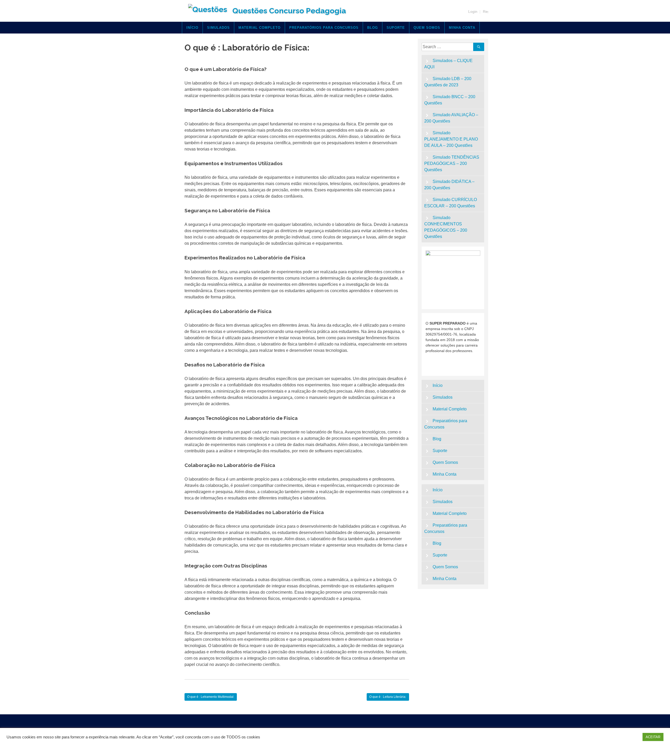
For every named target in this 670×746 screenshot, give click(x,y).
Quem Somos (427, 28)
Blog (372, 28)
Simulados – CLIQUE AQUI (448, 63)
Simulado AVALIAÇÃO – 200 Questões (451, 118)
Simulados (218, 28)
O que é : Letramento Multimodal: (210, 697)
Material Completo (259, 28)
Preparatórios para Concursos (324, 28)
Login (472, 11)
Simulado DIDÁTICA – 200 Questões (449, 184)
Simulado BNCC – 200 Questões (450, 99)
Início (192, 28)
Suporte (396, 28)
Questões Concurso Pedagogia (289, 10)
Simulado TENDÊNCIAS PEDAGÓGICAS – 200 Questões (451, 163)
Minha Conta (462, 28)
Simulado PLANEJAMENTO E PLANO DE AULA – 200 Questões (451, 139)
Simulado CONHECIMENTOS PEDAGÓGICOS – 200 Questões (445, 227)
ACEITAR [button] (653, 737)
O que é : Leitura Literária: (387, 697)
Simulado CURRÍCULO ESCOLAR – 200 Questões (450, 202)
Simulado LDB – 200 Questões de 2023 (448, 81)
